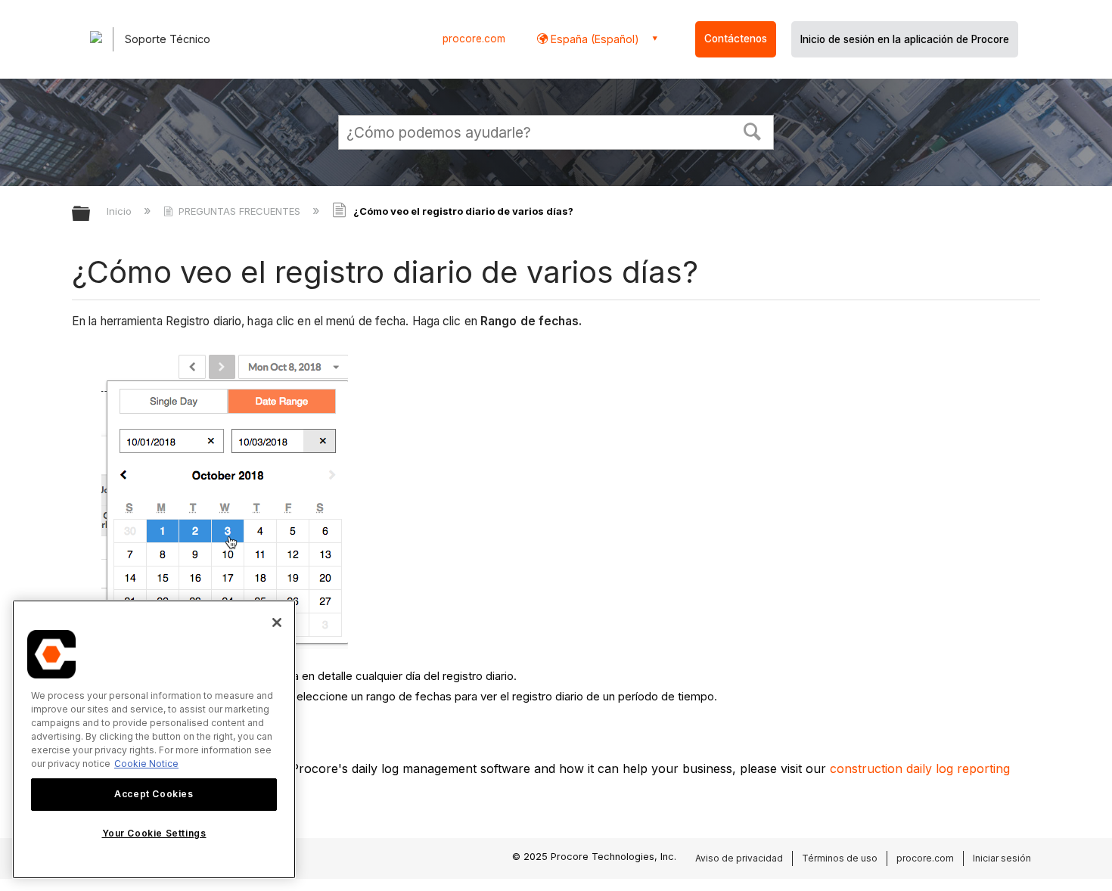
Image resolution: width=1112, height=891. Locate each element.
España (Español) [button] (593, 39)
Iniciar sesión (1002, 858)
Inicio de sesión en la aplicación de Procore (904, 39)
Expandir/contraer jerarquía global (91, 214)
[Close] (277, 622)
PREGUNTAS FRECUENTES (239, 211)
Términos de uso (839, 858)
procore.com (474, 39)
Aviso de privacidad (739, 858)
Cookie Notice (146, 763)
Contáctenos (735, 39)
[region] (154, 739)
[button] (752, 130)
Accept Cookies (153, 793)
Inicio (121, 211)
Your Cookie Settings (154, 833)
